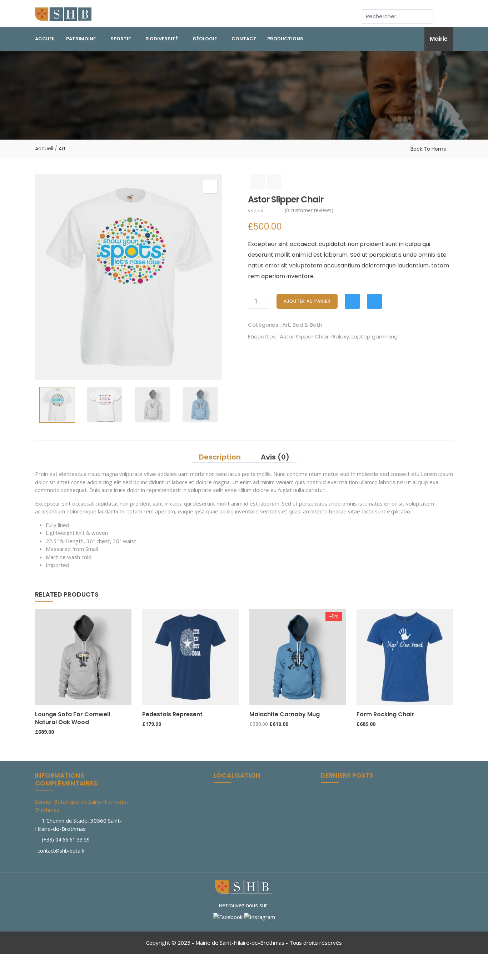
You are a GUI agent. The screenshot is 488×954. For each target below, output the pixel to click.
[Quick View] (38, 699)
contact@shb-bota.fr (60, 850)
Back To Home (428, 148)
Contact (244, 38)
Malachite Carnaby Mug (284, 714)
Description (220, 457)
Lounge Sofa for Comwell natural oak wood (72, 718)
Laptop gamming (375, 336)
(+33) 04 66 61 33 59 (66, 839)
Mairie (439, 39)
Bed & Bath (307, 324)
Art (62, 148)
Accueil (45, 38)
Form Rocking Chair (385, 714)
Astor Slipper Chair (304, 336)
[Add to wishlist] (352, 301)
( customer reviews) (309, 210)
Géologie (205, 38)
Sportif (120, 38)
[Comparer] (374, 301)
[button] (210, 186)
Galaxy (340, 336)
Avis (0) (275, 457)
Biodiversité (161, 38)
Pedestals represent (172, 714)
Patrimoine (81, 38)
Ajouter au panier (307, 301)
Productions (285, 38)
